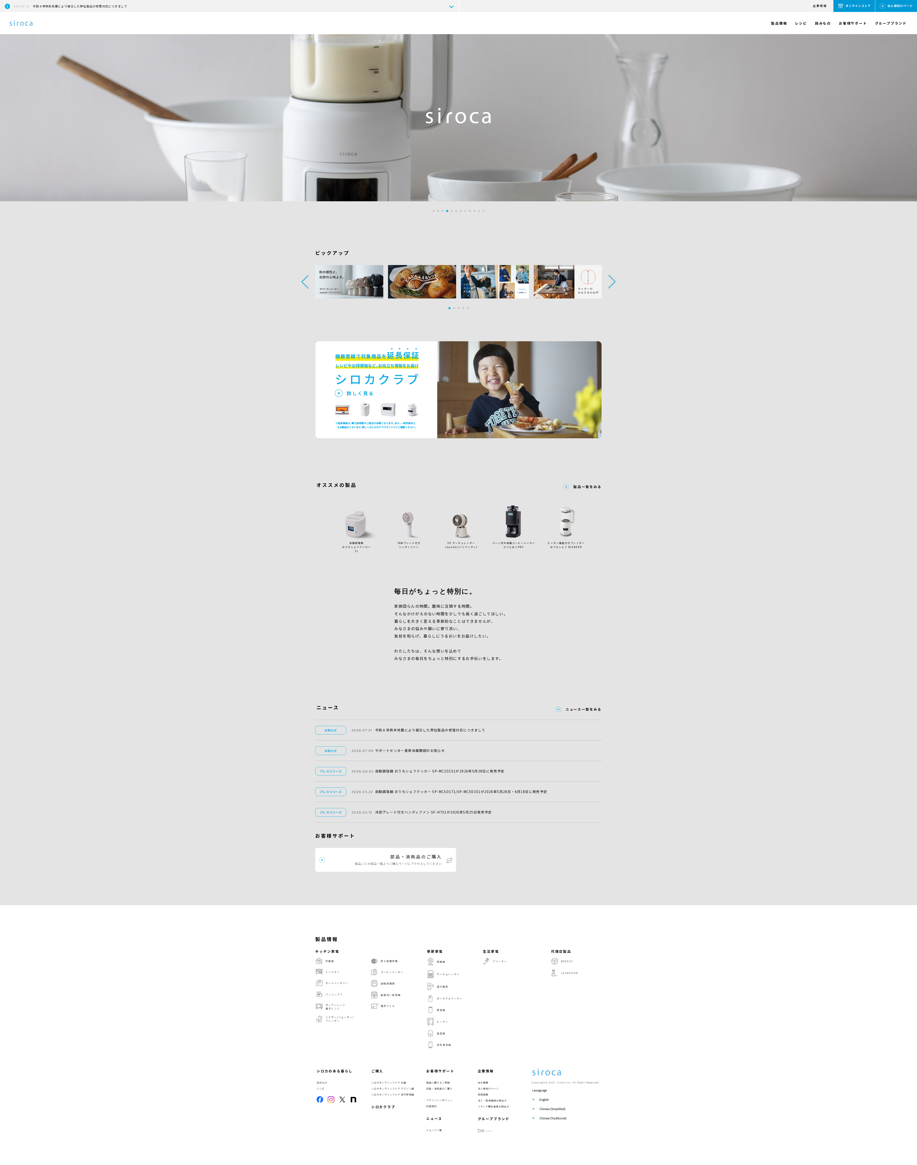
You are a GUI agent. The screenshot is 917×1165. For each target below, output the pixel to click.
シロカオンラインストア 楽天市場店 (392, 1094)
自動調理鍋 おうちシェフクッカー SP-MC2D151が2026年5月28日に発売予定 (440, 771)
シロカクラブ (383, 1106)
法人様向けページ (900, 6)
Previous (305, 282)
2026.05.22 (362, 792)
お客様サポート (853, 23)
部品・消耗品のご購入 (439, 1088)
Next (612, 282)
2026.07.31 (362, 730)
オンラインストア (858, 6)
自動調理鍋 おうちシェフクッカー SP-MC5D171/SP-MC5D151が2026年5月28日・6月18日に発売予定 (461, 791)
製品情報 (779, 23)
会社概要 (483, 1082)
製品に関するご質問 (438, 1082)
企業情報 (820, 6)
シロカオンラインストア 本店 (388, 1082)
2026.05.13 (362, 812)
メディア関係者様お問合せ (493, 1106)
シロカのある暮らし (335, 1071)
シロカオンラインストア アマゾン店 (392, 1088)
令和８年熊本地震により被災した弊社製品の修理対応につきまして (70, 6)
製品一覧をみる (587, 486)
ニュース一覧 (434, 1130)
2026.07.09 (362, 751)
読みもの (823, 23)
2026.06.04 (363, 771)
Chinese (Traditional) (552, 1118)
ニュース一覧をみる (584, 709)
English (544, 1099)
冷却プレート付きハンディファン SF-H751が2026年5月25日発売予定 (433, 812)
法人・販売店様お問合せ (492, 1100)
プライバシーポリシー (439, 1100)
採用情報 (483, 1094)
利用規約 (431, 1106)
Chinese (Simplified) (552, 1109)
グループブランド (891, 23)
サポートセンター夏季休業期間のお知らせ (410, 750)
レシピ (801, 23)
